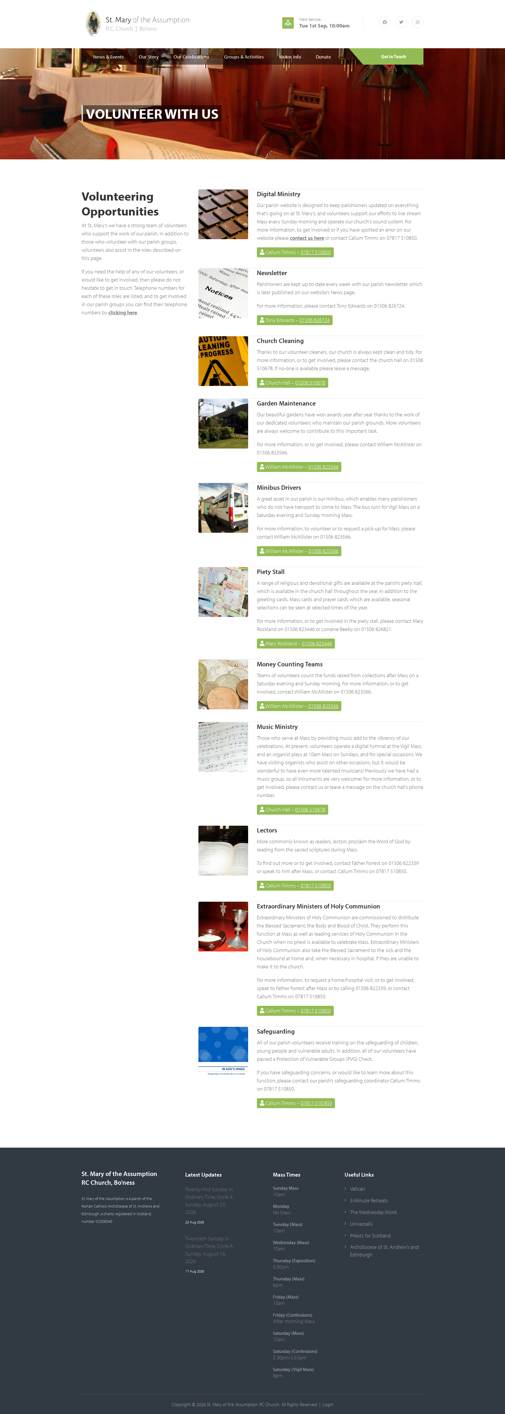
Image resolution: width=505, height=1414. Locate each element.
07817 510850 (316, 252)
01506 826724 (315, 320)
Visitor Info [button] (290, 57)
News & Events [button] (108, 57)
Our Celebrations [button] (191, 57)
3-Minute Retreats (369, 1200)
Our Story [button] (149, 57)
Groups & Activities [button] (244, 57)
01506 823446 (317, 643)
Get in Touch (393, 56)
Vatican (357, 1188)
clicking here (122, 312)
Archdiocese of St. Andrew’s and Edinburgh (384, 1251)
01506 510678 (310, 382)
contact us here (307, 237)
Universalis (361, 1223)
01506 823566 (323, 466)
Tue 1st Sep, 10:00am (324, 25)
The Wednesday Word (373, 1212)
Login (328, 1404)
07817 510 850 (316, 1103)
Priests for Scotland (370, 1235)
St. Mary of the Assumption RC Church (243, 1404)
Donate (323, 57)
